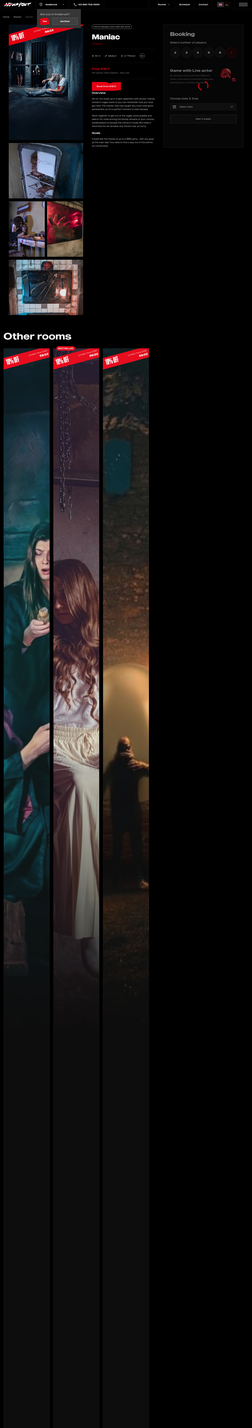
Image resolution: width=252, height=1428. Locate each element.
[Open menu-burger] (243, 4)
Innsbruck (98, 44)
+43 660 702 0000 (89, 4)
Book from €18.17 (106, 86)
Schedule (184, 4)
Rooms (17, 17)
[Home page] (18, 4)
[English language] (220, 4)
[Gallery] (46, 82)
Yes (45, 21)
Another (65, 21)
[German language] (227, 4)
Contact (203, 4)
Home (6, 17)
